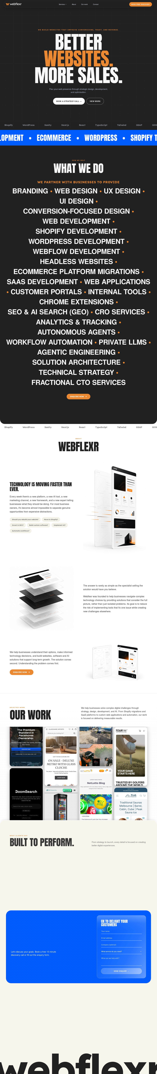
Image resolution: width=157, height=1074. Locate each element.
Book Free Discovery (140, 4)
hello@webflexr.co (88, 1017)
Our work (84, 4)
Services (62, 4)
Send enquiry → (121, 971)
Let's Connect (146, 1040)
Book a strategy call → (69, 101)
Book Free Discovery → (28, 966)
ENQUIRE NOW (77, 396)
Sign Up (145, 1015)
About (74, 4)
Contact (95, 4)
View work (95, 101)
